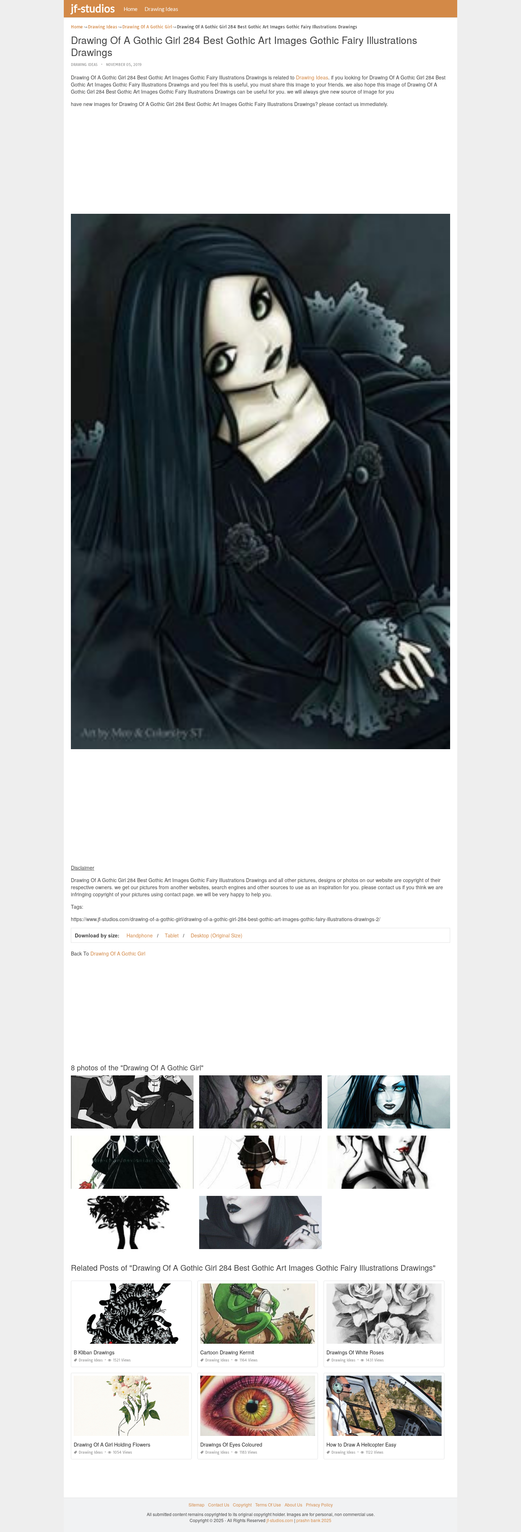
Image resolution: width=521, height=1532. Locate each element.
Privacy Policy (319, 1505)
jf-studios (93, 8)
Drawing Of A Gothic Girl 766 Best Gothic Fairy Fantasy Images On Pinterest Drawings (283, 1122)
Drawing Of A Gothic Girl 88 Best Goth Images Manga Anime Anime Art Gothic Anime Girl (158, 1182)
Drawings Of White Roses (355, 1352)
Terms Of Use (268, 1505)
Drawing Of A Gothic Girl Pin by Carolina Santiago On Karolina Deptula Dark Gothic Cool (414, 1122)
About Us (293, 1505)
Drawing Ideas (161, 9)
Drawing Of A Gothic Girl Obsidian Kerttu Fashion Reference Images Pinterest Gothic (282, 1242)
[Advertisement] (260, 162)
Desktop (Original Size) (216, 935)
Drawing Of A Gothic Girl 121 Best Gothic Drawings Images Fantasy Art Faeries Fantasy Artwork (292, 1182)
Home (131, 9)
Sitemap (197, 1505)
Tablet (172, 935)
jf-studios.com (280, 1520)
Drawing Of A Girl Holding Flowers (112, 1444)
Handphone (140, 935)
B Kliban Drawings (94, 1352)
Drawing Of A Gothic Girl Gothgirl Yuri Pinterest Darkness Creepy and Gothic (146, 1122)
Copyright (242, 1505)
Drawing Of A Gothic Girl (117, 953)
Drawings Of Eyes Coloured (231, 1444)
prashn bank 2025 (313, 1520)
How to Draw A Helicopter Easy (361, 1444)
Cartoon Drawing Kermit (227, 1352)
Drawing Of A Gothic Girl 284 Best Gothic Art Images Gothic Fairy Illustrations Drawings (412, 1182)
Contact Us (218, 1505)
